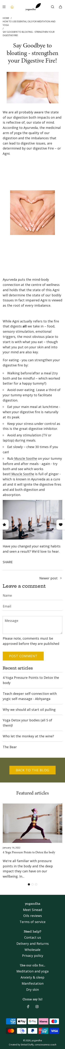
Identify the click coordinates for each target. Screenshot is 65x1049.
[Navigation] (4, 7)
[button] (29, 884)
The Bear (10, 747)
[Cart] (60, 7)
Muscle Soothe (25, 458)
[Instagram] (37, 1007)
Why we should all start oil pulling (29, 709)
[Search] (53, 7)
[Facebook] (28, 1007)
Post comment (23, 656)
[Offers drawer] (12, 7)
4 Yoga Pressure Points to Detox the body (29, 852)
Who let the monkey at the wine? (28, 736)
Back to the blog (32, 770)
